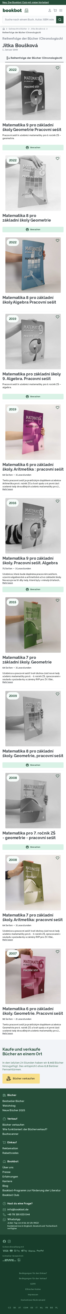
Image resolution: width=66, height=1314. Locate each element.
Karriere (7, 1181)
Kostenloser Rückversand (33, 1300)
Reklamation (10, 1148)
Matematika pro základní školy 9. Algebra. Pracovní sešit (31, 376)
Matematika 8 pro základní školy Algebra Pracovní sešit (29, 299)
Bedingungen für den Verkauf (33, 1278)
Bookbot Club (10, 1195)
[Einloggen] (49, 10)
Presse (6, 1172)
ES (32, 1308)
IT (37, 1308)
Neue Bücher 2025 (13, 1110)
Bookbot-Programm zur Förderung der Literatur (31, 1190)
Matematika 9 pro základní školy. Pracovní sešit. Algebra (30, 560)
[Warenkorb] (55, 10)
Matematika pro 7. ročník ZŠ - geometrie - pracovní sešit (29, 835)
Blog (5, 1185)
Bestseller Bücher (13, 1101)
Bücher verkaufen (13, 1124)
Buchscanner (10, 1134)
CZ (9, 1308)
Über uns (7, 1167)
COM (25, 1308)
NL (41, 1308)
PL (56, 1308)
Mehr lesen (7, 489)
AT (19, 1308)
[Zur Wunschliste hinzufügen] (57, 68)
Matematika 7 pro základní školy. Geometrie (27, 659)
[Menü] (61, 10)
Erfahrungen (10, 1176)
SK (14, 1308)
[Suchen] (60, 19)
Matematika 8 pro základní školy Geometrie (26, 217)
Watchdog (9, 1105)
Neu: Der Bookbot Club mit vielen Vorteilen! (25, 2)
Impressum (33, 1295)
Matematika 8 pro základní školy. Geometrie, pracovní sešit (32, 753)
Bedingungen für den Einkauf (33, 1273)
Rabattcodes (10, 1153)
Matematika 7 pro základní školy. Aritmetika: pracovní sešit (32, 917)
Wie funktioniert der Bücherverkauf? (24, 1129)
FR (46, 1308)
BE (51, 1308)
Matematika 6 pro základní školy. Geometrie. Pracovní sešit (32, 1011)
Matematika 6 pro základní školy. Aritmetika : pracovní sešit (33, 467)
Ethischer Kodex (33, 1289)
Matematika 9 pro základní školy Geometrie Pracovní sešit (31, 127)
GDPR (33, 1284)
